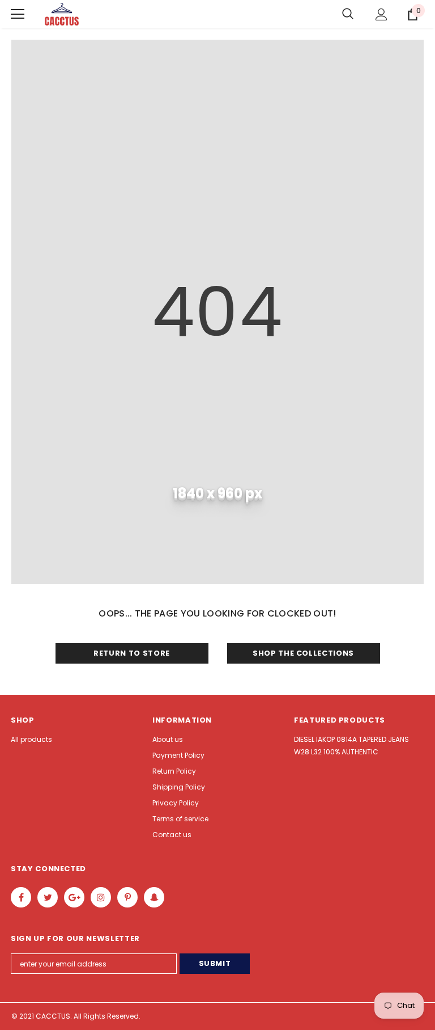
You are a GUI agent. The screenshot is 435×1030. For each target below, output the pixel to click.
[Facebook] (21, 897)
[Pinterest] (127, 897)
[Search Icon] (347, 14)
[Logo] (62, 14)
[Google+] (74, 897)
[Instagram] (101, 897)
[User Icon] (381, 14)
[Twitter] (47, 897)
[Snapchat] (154, 897)
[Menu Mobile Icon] (17, 14)
